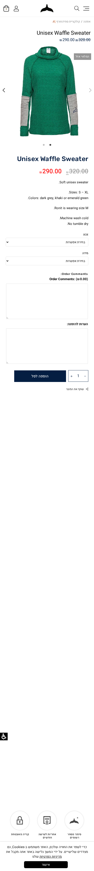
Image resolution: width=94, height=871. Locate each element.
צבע (85, 234)
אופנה (87, 21)
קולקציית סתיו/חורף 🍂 (66, 21)
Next (3, 90)
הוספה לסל (40, 376)
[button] (86, 8)
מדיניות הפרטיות (51, 856)
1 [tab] (50, 144)
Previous (90, 90)
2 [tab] (44, 144)
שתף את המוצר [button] (75, 389)
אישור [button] (46, 864)
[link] (46, 8)
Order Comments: (68, 279)
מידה (85, 253)
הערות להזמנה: (77, 324)
